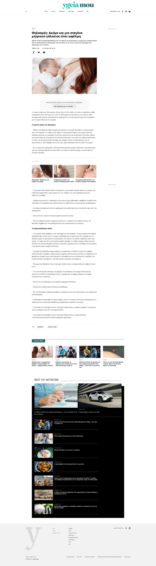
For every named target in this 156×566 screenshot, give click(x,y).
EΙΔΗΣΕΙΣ (70, 528)
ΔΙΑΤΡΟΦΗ (71, 11)
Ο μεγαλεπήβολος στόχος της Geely (89, 412)
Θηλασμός (40, 327)
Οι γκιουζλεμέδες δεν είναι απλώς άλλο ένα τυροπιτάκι (69, 464)
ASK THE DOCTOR (72, 533)
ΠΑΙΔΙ (33, 28)
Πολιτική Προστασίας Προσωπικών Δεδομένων (109, 557)
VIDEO (70, 530)
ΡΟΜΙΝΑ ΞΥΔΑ (35, 48)
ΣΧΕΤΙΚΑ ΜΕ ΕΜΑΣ (70, 557)
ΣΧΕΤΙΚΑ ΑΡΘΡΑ (38, 341)
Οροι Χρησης (127, 557)
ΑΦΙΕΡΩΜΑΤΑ (71, 539)
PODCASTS (80, 11)
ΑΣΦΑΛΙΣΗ (62, 11)
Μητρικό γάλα (52, 327)
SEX (69, 544)
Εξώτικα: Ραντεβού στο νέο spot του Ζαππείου (67, 450)
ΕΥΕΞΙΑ (53, 11)
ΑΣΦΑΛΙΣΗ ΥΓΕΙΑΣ (56, 533)
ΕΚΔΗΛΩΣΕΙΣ (71, 535)
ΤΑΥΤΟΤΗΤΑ (79, 557)
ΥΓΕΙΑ (46, 11)
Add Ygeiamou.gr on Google (63, 106)
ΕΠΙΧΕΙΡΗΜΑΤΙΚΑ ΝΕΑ (73, 537)
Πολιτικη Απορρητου (89, 557)
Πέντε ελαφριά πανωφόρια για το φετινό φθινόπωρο (69, 436)
